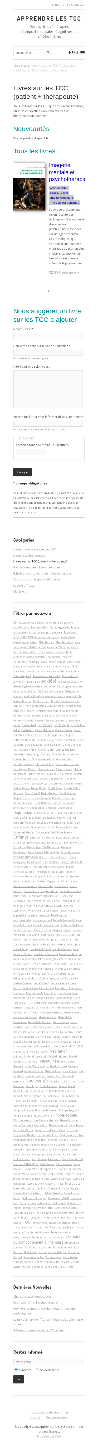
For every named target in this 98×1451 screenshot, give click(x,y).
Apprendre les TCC (49, 18)
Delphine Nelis (21, 798)
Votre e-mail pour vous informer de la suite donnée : (48, 417)
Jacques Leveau (43, 930)
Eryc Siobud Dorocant (68, 837)
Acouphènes (20, 632)
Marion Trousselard (71, 1032)
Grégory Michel (49, 891)
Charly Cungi (32, 754)
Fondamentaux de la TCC (30, 857)
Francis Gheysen (58, 857)
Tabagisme (54, 1198)
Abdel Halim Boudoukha (59, 622)
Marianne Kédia (47, 1017)
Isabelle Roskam (22, 925)
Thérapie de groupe (34, 1207)
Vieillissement (53, 1257)
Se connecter (76, 4)
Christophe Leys (44, 764)
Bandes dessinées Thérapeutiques (36, 567)
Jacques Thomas (62, 930)
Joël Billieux (76, 964)
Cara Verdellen (33, 735)
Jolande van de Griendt (67, 968)
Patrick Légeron (32, 1096)
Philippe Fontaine (23, 1110)
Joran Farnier (38, 973)
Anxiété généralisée (26, 686)
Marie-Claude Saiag (35, 1027)
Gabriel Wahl (72, 876)
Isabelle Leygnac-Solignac (67, 920)
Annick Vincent (70, 676)
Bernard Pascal (21, 715)
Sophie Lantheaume (70, 1169)
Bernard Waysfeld (23, 720)
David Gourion (49, 793)
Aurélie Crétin (74, 696)
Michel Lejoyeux (58, 1056)
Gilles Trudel (45, 886)
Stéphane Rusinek (39, 1178)
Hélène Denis (35, 910)
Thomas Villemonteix (53, 1217)
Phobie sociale (65, 1115)
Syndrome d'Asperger (34, 1198)
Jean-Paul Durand (62, 949)
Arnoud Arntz (28, 691)
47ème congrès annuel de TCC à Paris (38, 1330)
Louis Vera (50, 993)
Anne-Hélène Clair (54, 671)
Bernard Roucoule (66, 715)
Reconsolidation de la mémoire (50, 1144)
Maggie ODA (31, 1007)
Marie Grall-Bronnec (39, 1022)
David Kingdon (67, 793)
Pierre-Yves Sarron (23, 1130)
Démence (51, 807)
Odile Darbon (68, 1081)
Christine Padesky (41, 759)
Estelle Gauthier (36, 842)
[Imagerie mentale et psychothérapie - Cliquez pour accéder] (29, 209)
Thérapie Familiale (23, 1212)
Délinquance (37, 807)
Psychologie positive (71, 1135)
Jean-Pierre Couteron (46, 954)
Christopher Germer (67, 764)
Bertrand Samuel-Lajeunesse (51, 720)
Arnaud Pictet (59, 188)
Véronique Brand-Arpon (53, 1252)
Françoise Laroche (23, 871)
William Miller (51, 1261)
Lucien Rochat (35, 997)
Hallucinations (51, 895)
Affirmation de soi (46, 637)
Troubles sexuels (62, 1247)
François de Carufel (72, 862)
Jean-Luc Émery (41, 944)
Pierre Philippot (58, 1125)
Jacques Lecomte (23, 930)
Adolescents (23, 637)
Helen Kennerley (70, 900)
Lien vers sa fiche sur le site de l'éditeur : (41, 346)
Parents (63, 1086)
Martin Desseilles (61, 1041)
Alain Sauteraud (64, 642)
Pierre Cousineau (23, 1125)
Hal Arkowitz (35, 895)
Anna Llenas (73, 661)
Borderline (45, 725)
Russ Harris (54, 1159)
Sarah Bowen (47, 1164)
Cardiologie (50, 735)
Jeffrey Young (45, 959)
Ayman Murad (74, 705)
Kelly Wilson (57, 978)
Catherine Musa (66, 740)
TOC (26, 1222)
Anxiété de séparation (70, 681)
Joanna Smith (60, 964)
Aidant (33, 642)
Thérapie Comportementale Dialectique (43, 1203)
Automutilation (56, 705)
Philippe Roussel (23, 1115)
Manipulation (47, 1007)
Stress (60, 1183)
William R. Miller (70, 1261)
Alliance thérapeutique (59, 652)
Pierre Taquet (76, 1125)
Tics (69, 1217)
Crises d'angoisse (37, 783)
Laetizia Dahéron (22, 983)
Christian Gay (59, 754)
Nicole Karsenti (56, 1076)
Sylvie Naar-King (54, 1193)
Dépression (22, 813)
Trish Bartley (41, 1227)
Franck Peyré (34, 862)
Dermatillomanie (22, 803)
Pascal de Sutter (39, 1091)
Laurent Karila (30, 988)
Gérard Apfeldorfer (24, 881)
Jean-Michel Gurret (40, 949)
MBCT (72, 1046)
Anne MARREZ (70, 666)
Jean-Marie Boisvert (62, 944)
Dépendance (65, 807)
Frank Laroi (58, 871)
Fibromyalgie (51, 852)
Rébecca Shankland (41, 1149)
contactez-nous (28, 512)
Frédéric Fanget (34, 876)
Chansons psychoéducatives (32, 1296)
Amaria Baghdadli (36, 656)
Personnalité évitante (25, 1105)
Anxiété (48, 681)
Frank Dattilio (43, 871)
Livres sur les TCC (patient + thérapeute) (40, 561)
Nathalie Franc (53, 1071)
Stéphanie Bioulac (61, 1178)
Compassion (56, 778)
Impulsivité (19, 915)
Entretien (34, 837)
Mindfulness (50, 1061)
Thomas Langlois (30, 1217)
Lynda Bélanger (65, 997)
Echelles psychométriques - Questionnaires (42, 573)
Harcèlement (33, 900)
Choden (45, 754)
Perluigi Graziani (68, 1100)
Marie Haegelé (61, 1022)
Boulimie (60, 725)
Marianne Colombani (25, 1017)
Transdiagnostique (59, 1222)
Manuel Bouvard (66, 1007)
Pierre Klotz (41, 1125)
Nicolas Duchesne (35, 1076)
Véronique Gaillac (34, 1257)
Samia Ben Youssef (72, 1159)
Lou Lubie (19, 993)
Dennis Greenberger (64, 798)
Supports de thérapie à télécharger (37, 579)
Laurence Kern (59, 983)
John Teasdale (45, 968)
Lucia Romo (64, 993)
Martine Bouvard (37, 1046)
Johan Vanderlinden (24, 968)
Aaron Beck (37, 622)
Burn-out (27, 730)
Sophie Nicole (38, 1174)
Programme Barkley (24, 1135)
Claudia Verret (52, 773)
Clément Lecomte (72, 773)
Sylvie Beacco (36, 1193)
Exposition (19, 847)
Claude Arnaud (46, 769)
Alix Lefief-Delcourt (34, 652)
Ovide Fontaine (48, 1086)
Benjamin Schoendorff (48, 710)
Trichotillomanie (22, 1227)
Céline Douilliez (72, 744)
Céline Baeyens (33, 744)
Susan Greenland (50, 1188)
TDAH (65, 1198)
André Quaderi (57, 661)
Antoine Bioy (32, 681)
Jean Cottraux (65, 934)
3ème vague (21, 622)
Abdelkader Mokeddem (27, 627)
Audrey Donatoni (34, 696)
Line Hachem (46, 988)
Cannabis (18, 735)
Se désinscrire (49, 1370)
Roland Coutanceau (65, 1154)
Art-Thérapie (45, 691)
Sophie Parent (56, 1174)
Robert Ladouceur (42, 1154)
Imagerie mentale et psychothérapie (68, 172)
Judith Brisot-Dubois (36, 978)
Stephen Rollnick (74, 1174)
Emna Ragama (64, 832)
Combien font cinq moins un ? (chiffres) (42, 445)
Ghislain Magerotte (48, 881)
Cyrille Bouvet (21, 788)
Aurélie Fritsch (41, 701)
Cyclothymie (56, 783)
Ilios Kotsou (51, 910)
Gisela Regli (61, 886)
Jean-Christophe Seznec (36, 939)
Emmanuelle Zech (46, 832)
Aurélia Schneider (55, 696)
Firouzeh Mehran (70, 852)
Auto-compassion (36, 705)
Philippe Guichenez (46, 1110)
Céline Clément (52, 744)
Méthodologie (21, 1056)
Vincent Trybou (22, 1261)
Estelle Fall (19, 842)
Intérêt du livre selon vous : (31, 366)
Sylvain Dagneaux (70, 1188)
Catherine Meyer (46, 740)
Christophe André (23, 764)
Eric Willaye (47, 837)
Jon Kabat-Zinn (21, 973)
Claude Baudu (64, 769)
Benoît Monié (70, 710)
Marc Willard (31, 1012)
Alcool (42, 647)
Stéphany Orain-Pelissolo (41, 1183)
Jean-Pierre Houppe (70, 954)
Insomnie (44, 915)
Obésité (54, 1081)
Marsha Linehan (61, 1036)
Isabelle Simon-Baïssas (46, 925)
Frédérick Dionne (54, 876)
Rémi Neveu (60, 1149)
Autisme (18, 705)
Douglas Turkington (54, 817)
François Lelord (22, 866)
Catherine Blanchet (24, 740)
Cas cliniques (66, 735)
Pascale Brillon (57, 1091)
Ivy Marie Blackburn (71, 925)
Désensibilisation (44, 813)
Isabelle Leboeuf (42, 920)
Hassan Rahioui (50, 900)
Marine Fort (34, 1032)
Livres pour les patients (29, 555)
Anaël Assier (54, 656)
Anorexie (18, 681)
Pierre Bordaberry (70, 1120)
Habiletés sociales (70, 891)
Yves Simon (51, 1266)
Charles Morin (46, 749)
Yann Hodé (37, 1266)
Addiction (70, 632)
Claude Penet (35, 773)
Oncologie (32, 1086)
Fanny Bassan (35, 852)
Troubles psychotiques (38, 1247)
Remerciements (56, 1417)
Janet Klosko (47, 934)
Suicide (35, 1188)
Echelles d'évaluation (49, 822)
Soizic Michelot (33, 1169)
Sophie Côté (51, 1169)
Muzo (63, 1066)
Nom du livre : (23, 329)
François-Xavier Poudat (61, 866)
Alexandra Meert (56, 647)
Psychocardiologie (47, 1135)
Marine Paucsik (50, 1032)
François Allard (51, 862)
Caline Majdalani (44, 730)
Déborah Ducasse (51, 803)
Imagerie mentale (61, 197)
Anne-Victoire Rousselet (46, 676)
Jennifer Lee (61, 959)
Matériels (19, 591)
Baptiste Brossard (23, 710)
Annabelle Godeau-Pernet (28, 666)
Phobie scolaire (43, 1115)
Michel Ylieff (31, 1061)
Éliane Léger (34, 847)
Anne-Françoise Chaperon (28, 671)
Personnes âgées (48, 1105)
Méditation (58, 1051)
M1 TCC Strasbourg (35, 1002)
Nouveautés (37, 1080)
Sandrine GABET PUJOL (26, 1164)
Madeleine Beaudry (59, 1002)
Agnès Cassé (67, 637)
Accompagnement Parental (65, 627)
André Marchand (38, 661)
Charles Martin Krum (25, 749)
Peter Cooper (67, 1105)
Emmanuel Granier (66, 827)
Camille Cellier (63, 730)
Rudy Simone (39, 1159)
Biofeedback (29, 725)
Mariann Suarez (72, 1012)
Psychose (52, 1139)
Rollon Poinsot (21, 1159)
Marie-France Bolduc (59, 1027)
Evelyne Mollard (73, 842)
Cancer (77, 730)
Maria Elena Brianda (51, 1012)
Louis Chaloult (34, 993)
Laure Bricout (41, 983)
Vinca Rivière (70, 1257)
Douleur (71, 817)
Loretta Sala (75, 988)
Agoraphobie (21, 642)
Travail (75, 1222)
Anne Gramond (53, 666)
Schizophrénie (64, 1164)
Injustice (32, 915)
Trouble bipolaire (61, 1227)
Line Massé (61, 988)
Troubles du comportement (48, 1237)
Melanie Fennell (39, 1051)
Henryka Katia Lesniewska (48, 905)
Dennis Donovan (41, 798)
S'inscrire (58, 4)
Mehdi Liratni (21, 1051)
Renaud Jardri (21, 1149)
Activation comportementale (45, 632)
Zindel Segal (66, 1266)
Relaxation (76, 1144)
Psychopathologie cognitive (29, 1139)
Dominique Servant (31, 817)
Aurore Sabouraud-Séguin (65, 701)
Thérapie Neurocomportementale (54, 1212)
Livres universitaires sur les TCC (34, 549)
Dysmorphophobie (24, 822)
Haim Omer (19, 895)
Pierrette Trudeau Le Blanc (50, 1130)
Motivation (52, 1066)
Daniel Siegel (55, 788)
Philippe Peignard (69, 1110)
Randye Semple (22, 1144)
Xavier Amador (21, 1266)
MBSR (80, 1046)
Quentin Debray (68, 1139)
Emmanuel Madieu (23, 832)
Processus (72, 1130)
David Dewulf (32, 793)
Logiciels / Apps (24, 585)
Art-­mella (58, 691)
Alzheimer (19, 656)
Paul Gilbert (67, 1096)
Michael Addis (40, 1056)
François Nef (40, 866)
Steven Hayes (20, 1178)
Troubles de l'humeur (36, 1232)
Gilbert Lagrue (68, 881)
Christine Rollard (63, 759)
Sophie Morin (21, 1174)
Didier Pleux (62, 813)
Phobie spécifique (25, 1120)
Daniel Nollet (38, 788)
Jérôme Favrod (21, 964)
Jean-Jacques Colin (61, 939)
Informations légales (45, 1412)
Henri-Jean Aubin (22, 905)
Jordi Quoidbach (57, 973)
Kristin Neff (71, 978)
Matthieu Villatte (57, 1046)
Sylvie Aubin (20, 1193)
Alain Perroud (46, 642)
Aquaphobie (48, 686)
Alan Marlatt (30, 647)
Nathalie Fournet (34, 1071)
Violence (37, 1261)
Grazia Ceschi (59, 193)
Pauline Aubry (29, 1100)
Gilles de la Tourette (25, 886)
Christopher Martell (24, 769)
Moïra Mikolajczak (34, 1066)
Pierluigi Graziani (49, 1120)
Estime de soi (54, 842)
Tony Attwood (39, 1222)
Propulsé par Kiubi (49, 1436)
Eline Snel (67, 822)
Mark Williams (43, 1036)
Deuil (37, 803)
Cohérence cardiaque (25, 778)
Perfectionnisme (48, 1100)
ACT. (45, 627)
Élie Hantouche (50, 847)
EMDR (51, 827)
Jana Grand (33, 934)
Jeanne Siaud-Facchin (25, 959)
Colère (43, 778)
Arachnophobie (66, 686)
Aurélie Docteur (22, 701)
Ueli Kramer (31, 1252)
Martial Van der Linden (37, 1041)
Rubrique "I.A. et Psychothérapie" (35, 1302)
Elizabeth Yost (39, 827)
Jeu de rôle (75, 959)
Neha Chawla (70, 1071)
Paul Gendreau (51, 1096)
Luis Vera (49, 997)
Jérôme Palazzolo (41, 964)
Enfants (20, 837)
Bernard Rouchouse (42, 715)
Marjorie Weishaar (23, 1036)
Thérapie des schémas (64, 202)
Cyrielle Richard (73, 783)
